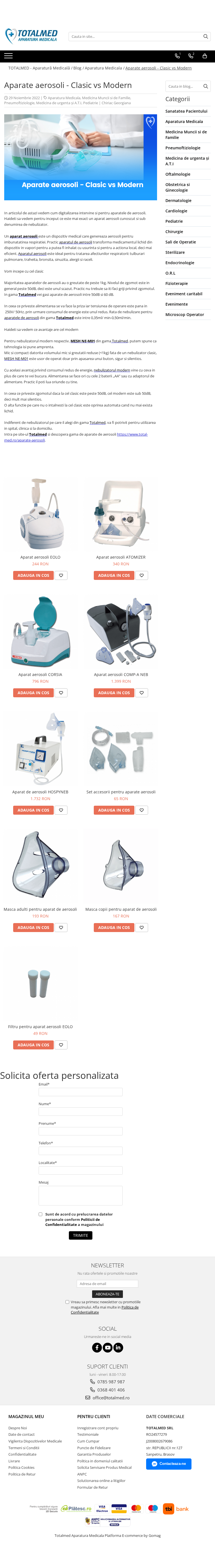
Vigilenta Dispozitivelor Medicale (35, 1441)
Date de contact (21, 1434)
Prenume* (47, 1123)
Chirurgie (174, 231)
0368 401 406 (110, 1390)
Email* (44, 1084)
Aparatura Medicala (64, 97)
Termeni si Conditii (23, 1447)
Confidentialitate (22, 1454)
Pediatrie (90, 102)
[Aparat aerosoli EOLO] (40, 514)
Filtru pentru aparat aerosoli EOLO (40, 1026)
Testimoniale (88, 1434)
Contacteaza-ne (173, 1464)
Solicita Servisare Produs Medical (104, 1467)
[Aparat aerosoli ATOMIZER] (120, 514)
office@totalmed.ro (111, 1397)
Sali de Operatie (180, 242)
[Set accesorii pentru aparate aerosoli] (120, 748)
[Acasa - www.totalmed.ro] (32, 36)
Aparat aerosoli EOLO (40, 557)
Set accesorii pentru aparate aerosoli (121, 791)
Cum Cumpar (88, 1441)
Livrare (14, 1460)
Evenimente (176, 304)
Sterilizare (175, 252)
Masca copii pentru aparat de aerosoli (121, 909)
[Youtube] (108, 1348)
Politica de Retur (22, 1474)
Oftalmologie (177, 174)
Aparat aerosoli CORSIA (40, 674)
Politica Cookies (21, 1467)
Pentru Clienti (93, 1416)
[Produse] (9, 57)
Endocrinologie (179, 262)
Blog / (78, 68)
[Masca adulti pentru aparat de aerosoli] (40, 866)
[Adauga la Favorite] (61, 575)
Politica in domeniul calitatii (100, 1460)
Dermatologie (178, 200)
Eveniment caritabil (183, 293)
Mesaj (43, 1182)
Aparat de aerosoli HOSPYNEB (40, 791)
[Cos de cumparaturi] (205, 56)
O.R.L (170, 273)
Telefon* (46, 1143)
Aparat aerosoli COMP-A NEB (121, 674)
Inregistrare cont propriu (97, 1427)
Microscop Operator (184, 314)
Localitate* (48, 1162)
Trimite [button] (80, 1235)
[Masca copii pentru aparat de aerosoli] (120, 866)
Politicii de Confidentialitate (72, 1222)
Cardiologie (176, 210)
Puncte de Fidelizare (94, 1447)
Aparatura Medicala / (105, 68)
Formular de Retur (92, 1487)
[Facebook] (97, 1348)
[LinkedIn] (118, 1348)
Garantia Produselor (94, 1454)
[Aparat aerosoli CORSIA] (40, 631)
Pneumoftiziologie (19, 102)
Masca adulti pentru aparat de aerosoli (40, 909)
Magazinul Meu (26, 1416)
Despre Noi (17, 1427)
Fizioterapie (176, 283)
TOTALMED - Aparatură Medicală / (40, 68)
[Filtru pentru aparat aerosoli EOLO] (40, 983)
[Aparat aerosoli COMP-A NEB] (120, 631)
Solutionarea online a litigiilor (101, 1480)
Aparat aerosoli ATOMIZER (121, 557)
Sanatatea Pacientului (186, 111)
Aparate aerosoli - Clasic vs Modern (158, 68)
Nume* (45, 1103)
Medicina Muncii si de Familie (106, 97)
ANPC (82, 1474)
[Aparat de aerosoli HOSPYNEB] (40, 748)
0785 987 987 (110, 1381)
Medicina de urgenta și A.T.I (58, 102)
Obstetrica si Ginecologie (177, 187)
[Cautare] (206, 36)
